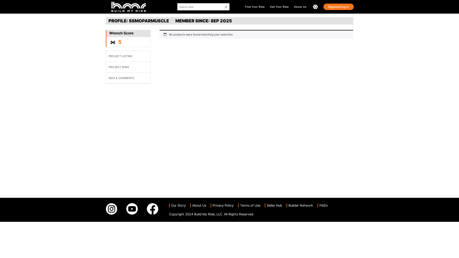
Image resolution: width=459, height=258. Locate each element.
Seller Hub (274, 205)
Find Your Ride (255, 6)
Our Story (178, 205)
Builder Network (300, 205)
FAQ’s (324, 205)
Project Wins (119, 67)
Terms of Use (250, 205)
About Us (300, 6)
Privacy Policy (223, 205)
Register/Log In (338, 7)
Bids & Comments (121, 78)
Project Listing (120, 56)
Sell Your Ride (279, 6)
